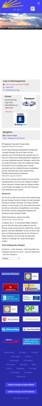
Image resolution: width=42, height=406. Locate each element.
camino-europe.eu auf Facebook (21, 392)
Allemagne (14, 360)
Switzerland (9, 352)
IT (21, 10)
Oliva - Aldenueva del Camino (14, 138)
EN (18, 10)
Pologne (22, 352)
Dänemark (10, 364)
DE (15, 10)
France (9, 368)
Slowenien (21, 376)
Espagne (20, 368)
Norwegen (15, 356)
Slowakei (28, 372)
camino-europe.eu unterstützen (21, 385)
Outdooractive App (12, 90)
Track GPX (9, 87)
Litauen (28, 356)
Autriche (23, 364)
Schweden (28, 360)
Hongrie (34, 352)
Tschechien (15, 372)
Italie (34, 364)
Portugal (32, 368)
